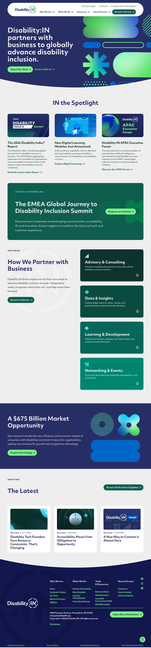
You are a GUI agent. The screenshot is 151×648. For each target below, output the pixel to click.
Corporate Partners (58, 592)
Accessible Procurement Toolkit (103, 599)
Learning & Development (79, 596)
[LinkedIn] (142, 588)
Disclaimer (55, 624)
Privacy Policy (52, 645)
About (52, 589)
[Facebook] (142, 578)
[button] (47, 12)
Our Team (54, 595)
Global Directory (102, 595)
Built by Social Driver (16, 645)
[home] (25, 9)
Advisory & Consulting (82, 589)
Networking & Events (81, 601)
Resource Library (102, 591)
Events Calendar (125, 592)
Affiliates (53, 602)
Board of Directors (57, 599)
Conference (123, 589)
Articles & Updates (125, 595)
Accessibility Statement (90, 645)
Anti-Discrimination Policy (132, 645)
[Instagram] (142, 583)
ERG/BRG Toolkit (102, 604)
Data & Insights (79, 592)
